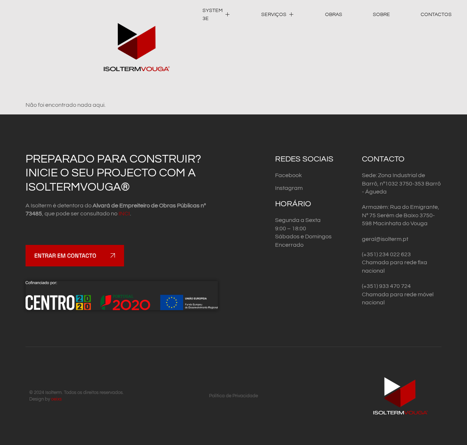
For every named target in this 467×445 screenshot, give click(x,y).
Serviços (273, 14)
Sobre (381, 14)
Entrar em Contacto (65, 255)
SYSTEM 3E (212, 14)
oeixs (56, 399)
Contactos (436, 14)
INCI (124, 213)
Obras (333, 14)
